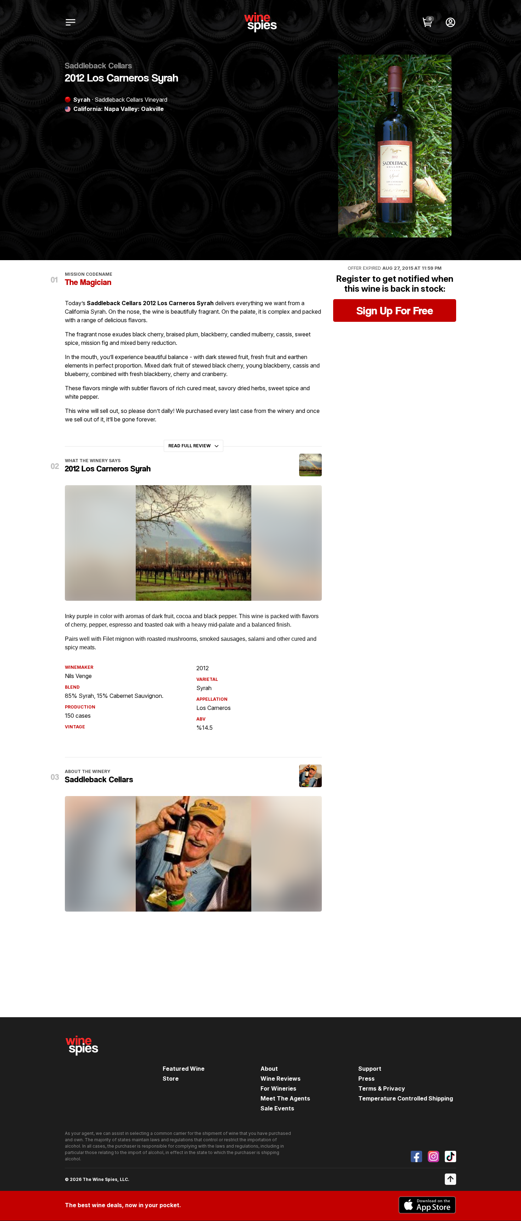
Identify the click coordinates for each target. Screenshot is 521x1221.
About (269, 1068)
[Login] (450, 22)
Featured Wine (184, 1068)
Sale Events (277, 1108)
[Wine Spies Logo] (82, 1060)
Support (369, 1068)
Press (366, 1078)
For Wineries (278, 1088)
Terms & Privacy (381, 1088)
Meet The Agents (285, 1098)
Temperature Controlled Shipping (405, 1098)
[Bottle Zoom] (440, 66)
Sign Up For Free (395, 310)
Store (171, 1078)
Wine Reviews (280, 1078)
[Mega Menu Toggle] (70, 22)
